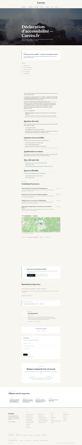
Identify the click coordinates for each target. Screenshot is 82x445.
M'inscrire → (31, 275)
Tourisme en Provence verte (30, 417)
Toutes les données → (11, 435)
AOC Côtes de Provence (28, 440)
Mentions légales (65, 414)
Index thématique (28, 427)
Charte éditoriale (53, 417)
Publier (25, 354)
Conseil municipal (43, 435)
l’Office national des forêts (29, 177)
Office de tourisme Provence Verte (13, 440)
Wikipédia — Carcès (36, 440)
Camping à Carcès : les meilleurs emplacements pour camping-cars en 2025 (39, 166)
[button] (41, 224)
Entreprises (30, 435)
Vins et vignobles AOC (29, 419)
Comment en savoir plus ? (27, 295)
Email (42, 237)
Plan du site (65, 419)
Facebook (32, 237)
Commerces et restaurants (30, 422)
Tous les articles (28, 424)
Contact (52, 419)
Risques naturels (25, 435)
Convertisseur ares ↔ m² (41, 422)
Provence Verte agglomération (44, 440)
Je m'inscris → (49, 376)
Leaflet (54, 231)
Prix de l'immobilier (18, 435)
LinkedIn (37, 237)
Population (38, 435)
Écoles (34, 435)
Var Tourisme (22, 440)
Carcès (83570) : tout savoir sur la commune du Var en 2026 (36, 162)
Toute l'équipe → (31, 321)
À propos (52, 414)
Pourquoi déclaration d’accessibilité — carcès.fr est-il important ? (34, 288)
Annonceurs (52, 422)
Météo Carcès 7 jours (41, 414)
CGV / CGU (65, 417)
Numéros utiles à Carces (29, 164)
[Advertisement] (41, 84)
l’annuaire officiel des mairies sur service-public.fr (34, 175)
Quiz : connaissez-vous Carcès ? (43, 419)
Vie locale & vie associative (30, 414)
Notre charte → (38, 321)
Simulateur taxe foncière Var (42, 417)
